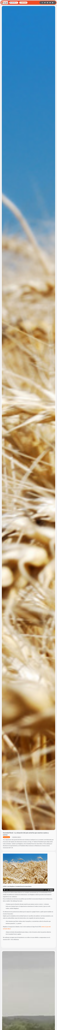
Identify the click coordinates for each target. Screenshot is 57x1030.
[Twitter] (45, 3)
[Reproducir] (4, 890)
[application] (28, 890)
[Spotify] (53, 3)
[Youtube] (50, 3)
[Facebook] (47, 3)
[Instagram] (42, 3)
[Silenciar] (48, 890)
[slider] (51, 890)
